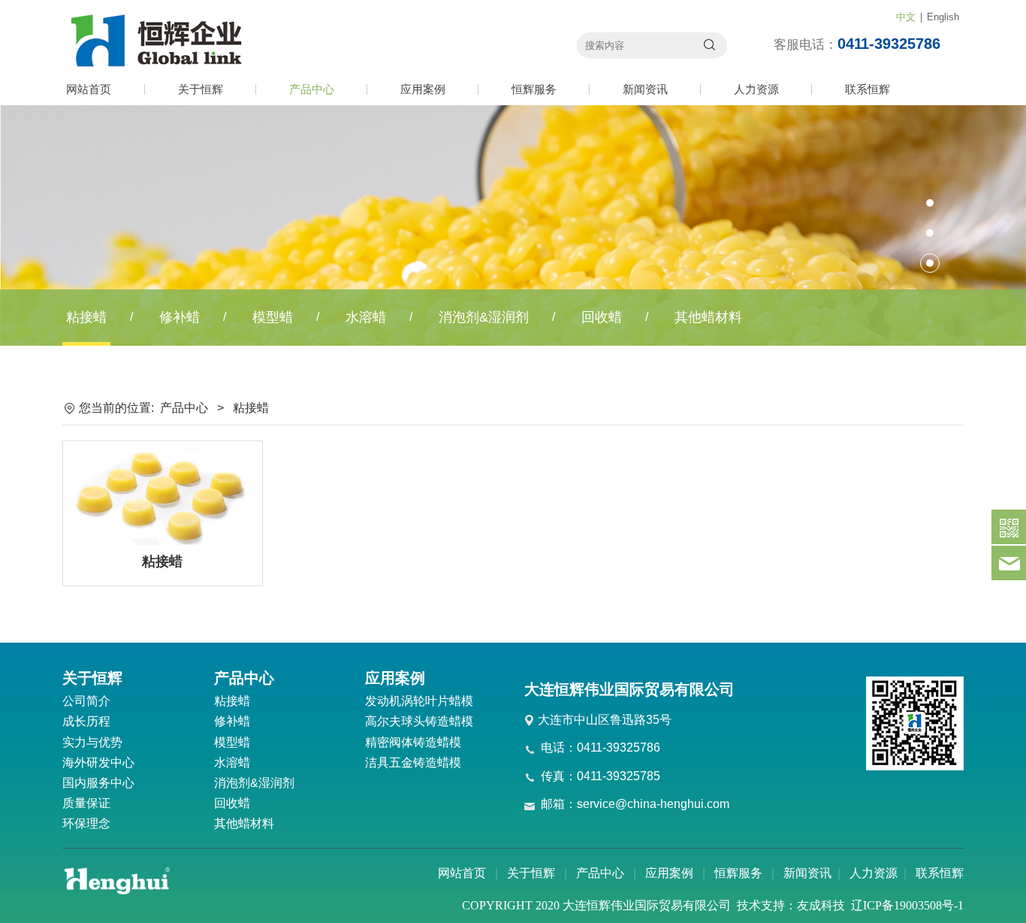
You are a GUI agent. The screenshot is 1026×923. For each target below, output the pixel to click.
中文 (906, 17)
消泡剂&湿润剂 (484, 317)
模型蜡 (272, 317)
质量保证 (86, 803)
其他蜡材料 (708, 317)
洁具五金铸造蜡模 (413, 762)
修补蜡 (179, 317)
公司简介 (86, 701)
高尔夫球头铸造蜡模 (419, 721)
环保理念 (86, 823)
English (943, 17)
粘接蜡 (86, 317)
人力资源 (756, 89)
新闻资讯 (645, 89)
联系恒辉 (867, 89)
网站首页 (88, 89)
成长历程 (86, 721)
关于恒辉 (200, 89)
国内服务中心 (98, 782)
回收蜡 (601, 317)
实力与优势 (92, 742)
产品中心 (311, 89)
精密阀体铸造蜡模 (413, 742)
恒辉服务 (534, 89)
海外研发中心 (98, 762)
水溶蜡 (366, 317)
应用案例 (422, 89)
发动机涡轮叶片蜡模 (419, 701)
